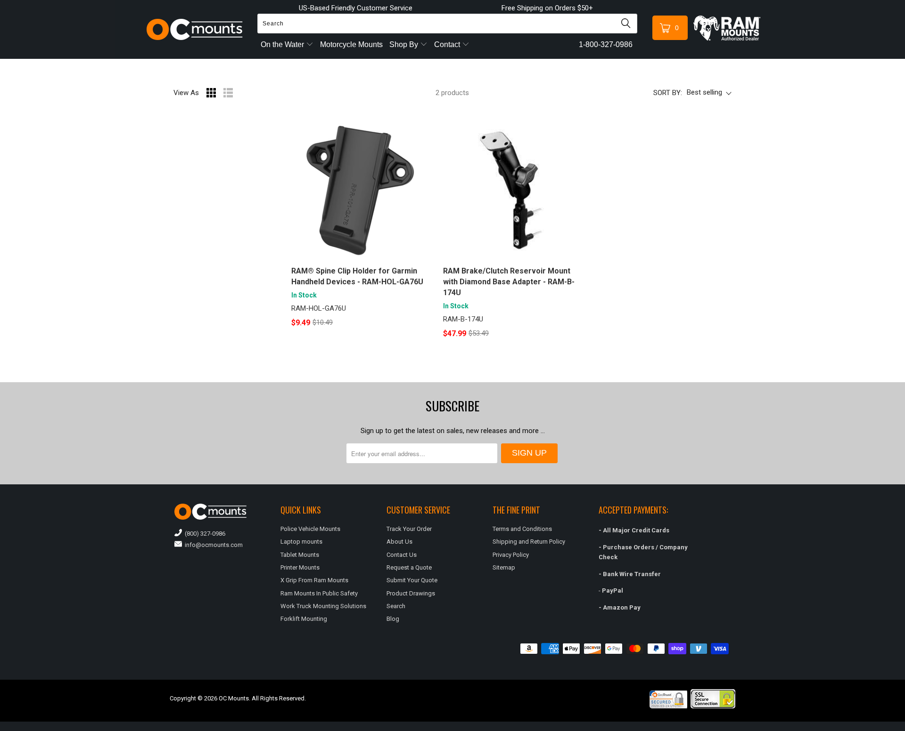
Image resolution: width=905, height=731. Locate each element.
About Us (399, 541)
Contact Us (402, 554)
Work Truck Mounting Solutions (323, 606)
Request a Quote (409, 567)
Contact (448, 44)
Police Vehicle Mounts (310, 528)
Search (396, 606)
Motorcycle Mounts (351, 44)
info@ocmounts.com (212, 544)
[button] (904, 727)
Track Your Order (409, 528)
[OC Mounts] (195, 29)
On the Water (283, 44)
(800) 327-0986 (203, 533)
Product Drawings (411, 593)
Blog (393, 618)
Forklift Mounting (303, 618)
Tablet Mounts (299, 554)
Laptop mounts (301, 541)
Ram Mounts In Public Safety (319, 593)
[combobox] (447, 23)
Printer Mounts (300, 567)
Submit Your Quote (412, 580)
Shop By (404, 44)
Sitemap (504, 567)
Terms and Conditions (522, 528)
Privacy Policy (511, 554)
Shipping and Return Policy (529, 541)
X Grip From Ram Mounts (314, 580)
